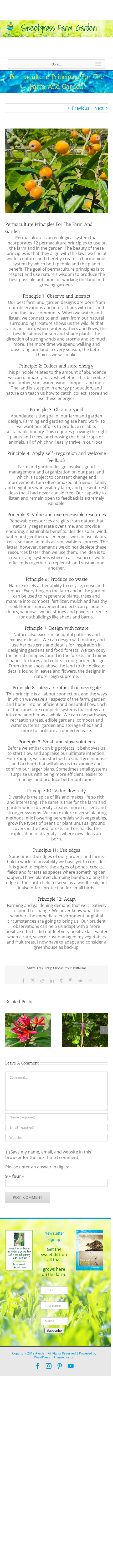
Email (54, 1283)
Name (54, 1314)
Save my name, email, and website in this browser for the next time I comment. (48, 1154)
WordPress (42, 1357)
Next (99, 108)
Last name (54, 1299)
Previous (80, 108)
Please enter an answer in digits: (37, 1167)
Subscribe (54, 1330)
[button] (9, 1030)
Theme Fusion (64, 1357)
